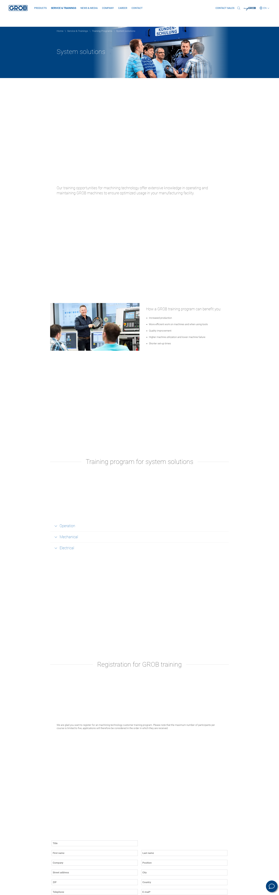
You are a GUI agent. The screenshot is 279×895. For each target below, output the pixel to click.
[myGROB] (251, 9)
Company (108, 8)
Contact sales (224, 8)
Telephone (56, 890)
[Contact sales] (272, 886)
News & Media (89, 8)
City (142, 871)
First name (56, 851)
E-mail (144, 890)
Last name (145, 851)
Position (144, 861)
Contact (137, 8)
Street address (57, 871)
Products (40, 8)
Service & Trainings (63, 8)
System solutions (125, 31)
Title (53, 842)
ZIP (53, 880)
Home (60, 31)
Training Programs (102, 31)
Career (122, 8)
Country (144, 880)
